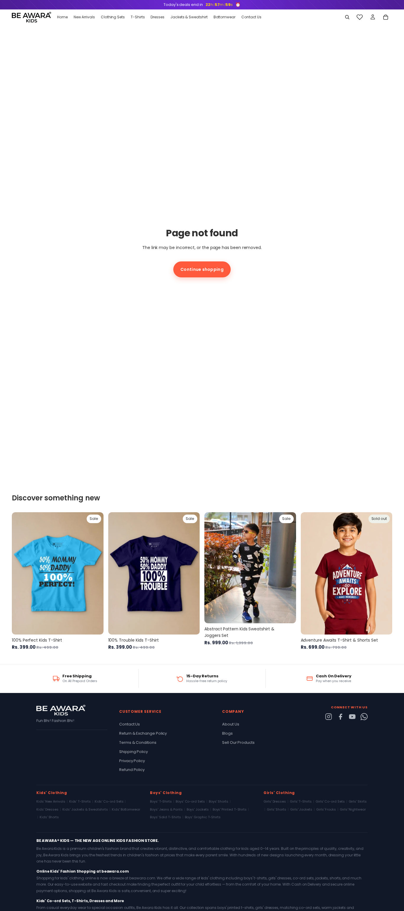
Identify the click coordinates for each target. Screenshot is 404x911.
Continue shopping (202, 269)
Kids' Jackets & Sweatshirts (85, 809)
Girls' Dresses (275, 801)
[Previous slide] (21, 573)
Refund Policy (132, 769)
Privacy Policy (132, 761)
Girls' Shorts (276, 809)
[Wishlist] (359, 17)
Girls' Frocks (326, 809)
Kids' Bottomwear (126, 809)
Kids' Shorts (49, 817)
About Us (230, 724)
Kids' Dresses (47, 809)
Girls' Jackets (301, 809)
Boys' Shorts (218, 801)
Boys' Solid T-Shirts (165, 817)
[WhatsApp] (364, 716)
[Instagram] (328, 716)
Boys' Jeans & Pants (166, 809)
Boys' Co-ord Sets (190, 801)
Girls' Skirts (358, 801)
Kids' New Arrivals (50, 801)
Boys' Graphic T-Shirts (203, 817)
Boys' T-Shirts (161, 801)
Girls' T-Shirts (301, 801)
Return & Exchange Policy (143, 733)
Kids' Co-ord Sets (109, 801)
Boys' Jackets (198, 809)
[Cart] (385, 17)
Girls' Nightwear (353, 809)
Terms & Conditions (137, 742)
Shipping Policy (133, 751)
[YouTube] (352, 716)
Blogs (227, 733)
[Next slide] (95, 573)
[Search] (347, 17)
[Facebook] (340, 716)
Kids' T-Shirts (80, 801)
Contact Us (129, 724)
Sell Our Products (238, 742)
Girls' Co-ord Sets (330, 801)
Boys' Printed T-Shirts (230, 809)
